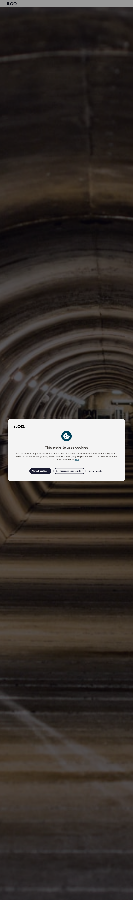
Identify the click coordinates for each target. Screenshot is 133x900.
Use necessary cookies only (68, 471)
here (77, 459)
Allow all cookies (39, 471)
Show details (95, 471)
